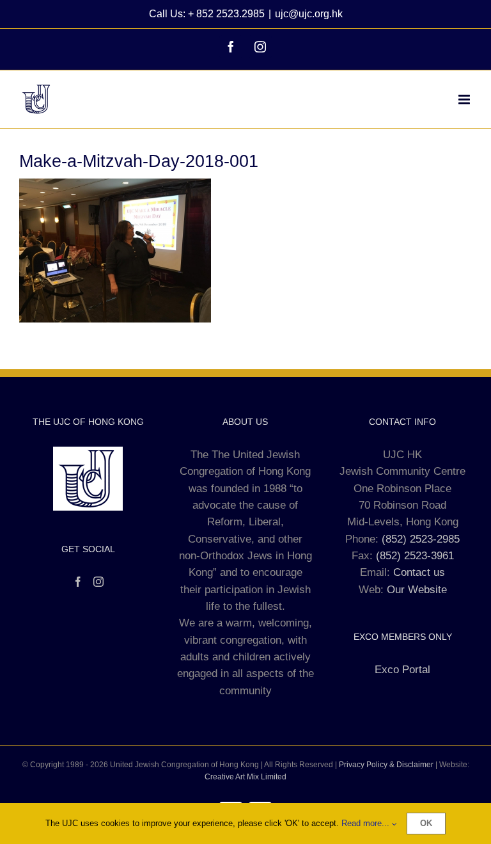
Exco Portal (402, 670)
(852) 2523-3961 (415, 556)
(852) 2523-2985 (421, 539)
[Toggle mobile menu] (465, 99)
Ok (426, 823)
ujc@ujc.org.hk (309, 13)
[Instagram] (98, 582)
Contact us (419, 572)
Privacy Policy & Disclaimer (386, 764)
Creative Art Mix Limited (245, 776)
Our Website (417, 590)
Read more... (366, 823)
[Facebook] (78, 582)
